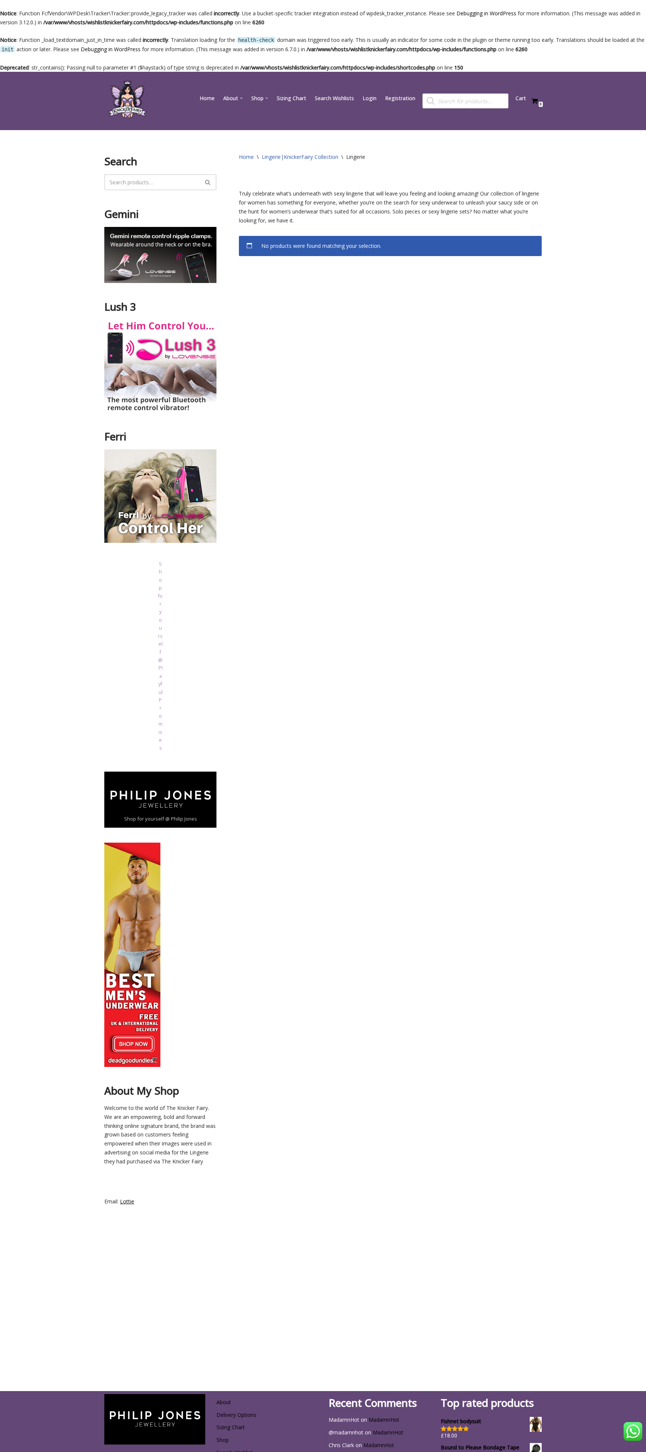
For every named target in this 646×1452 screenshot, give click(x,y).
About (223, 1402)
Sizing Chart (291, 98)
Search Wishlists (334, 98)
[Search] (208, 182)
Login (369, 98)
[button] (241, 98)
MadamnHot (384, 1419)
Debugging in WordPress (486, 13)
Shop (222, 1439)
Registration (400, 98)
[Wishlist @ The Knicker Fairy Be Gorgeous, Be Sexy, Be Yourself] (126, 101)
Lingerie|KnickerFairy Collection (300, 156)
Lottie (127, 1201)
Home (207, 98)
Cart (521, 98)
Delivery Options (236, 1414)
